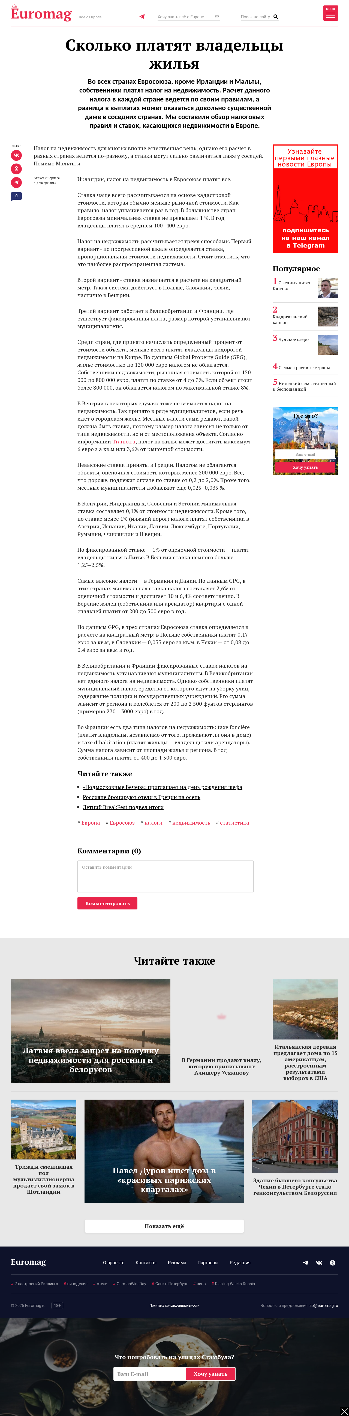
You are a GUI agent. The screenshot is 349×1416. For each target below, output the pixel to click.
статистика (232, 822)
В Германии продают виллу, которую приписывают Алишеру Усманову (221, 1066)
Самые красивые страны (304, 368)
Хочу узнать (305, 467)
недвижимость (189, 822)
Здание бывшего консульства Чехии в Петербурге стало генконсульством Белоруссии (295, 1186)
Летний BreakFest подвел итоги (123, 807)
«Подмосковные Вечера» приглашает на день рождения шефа (162, 787)
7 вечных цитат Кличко (292, 285)
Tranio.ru (124, 441)
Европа (88, 822)
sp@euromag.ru (323, 1305)
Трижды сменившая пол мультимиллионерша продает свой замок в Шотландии (43, 1179)
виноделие (76, 1283)
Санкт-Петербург (170, 1283)
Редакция (240, 1262)
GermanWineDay (129, 1283)
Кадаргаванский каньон (290, 319)
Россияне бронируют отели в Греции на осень (141, 797)
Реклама (177, 1262)
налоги (151, 822)
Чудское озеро (294, 339)
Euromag (41, 13)
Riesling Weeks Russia (233, 1283)
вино (199, 1283)
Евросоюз (120, 822)
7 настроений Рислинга (34, 1283)
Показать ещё (164, 1226)
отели (100, 1283)
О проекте (113, 1262)
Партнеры (208, 1262)
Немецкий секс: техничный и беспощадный (304, 386)
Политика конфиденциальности (174, 1305)
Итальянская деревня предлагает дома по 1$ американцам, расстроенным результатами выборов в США (305, 1062)
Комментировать (107, 903)
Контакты (146, 1262)
